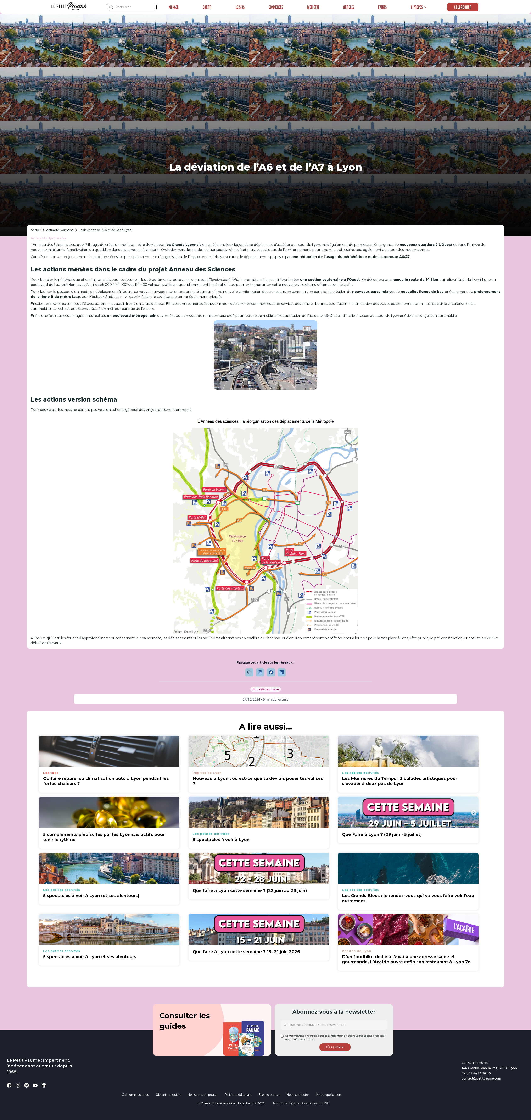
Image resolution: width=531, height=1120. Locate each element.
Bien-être (313, 7)
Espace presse (268, 1095)
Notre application (328, 1095)
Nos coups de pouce (202, 1095)
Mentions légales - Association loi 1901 (301, 1103)
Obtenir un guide (168, 1095)
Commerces (276, 7)
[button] (419, 7)
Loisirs (240, 7)
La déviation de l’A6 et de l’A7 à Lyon (105, 230)
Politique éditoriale (237, 1095)
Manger (174, 7)
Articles (348, 7)
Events (382, 7)
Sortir (207, 7)
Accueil (36, 230)
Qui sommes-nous (135, 1095)
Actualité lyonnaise (59, 230)
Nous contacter (297, 1095)
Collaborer (462, 7)
